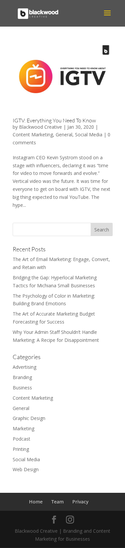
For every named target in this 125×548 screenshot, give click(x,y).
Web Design (26, 469)
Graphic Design (29, 418)
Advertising (24, 367)
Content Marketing (33, 134)
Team (57, 501)
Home (36, 501)
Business (22, 387)
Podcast (21, 439)
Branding (22, 377)
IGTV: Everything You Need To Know (54, 120)
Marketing (23, 428)
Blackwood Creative (40, 127)
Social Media (88, 134)
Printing (21, 449)
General (64, 134)
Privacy (80, 501)
